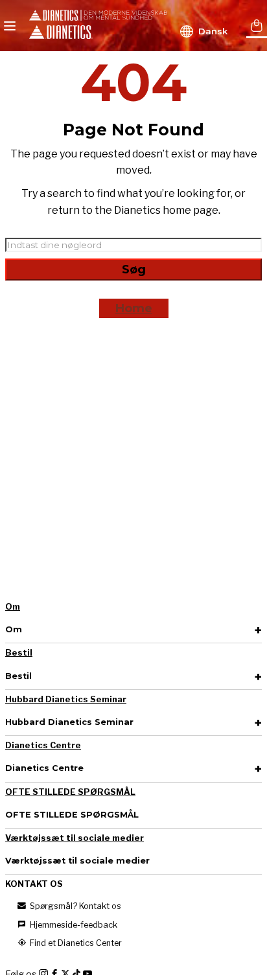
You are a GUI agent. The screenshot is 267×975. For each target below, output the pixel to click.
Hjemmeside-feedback (72, 925)
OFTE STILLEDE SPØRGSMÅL (70, 792)
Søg (134, 269)
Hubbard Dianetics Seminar (65, 699)
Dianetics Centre (43, 745)
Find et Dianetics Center (75, 943)
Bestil (18, 653)
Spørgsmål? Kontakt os (74, 906)
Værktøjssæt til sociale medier (74, 838)
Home (133, 308)
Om (12, 607)
